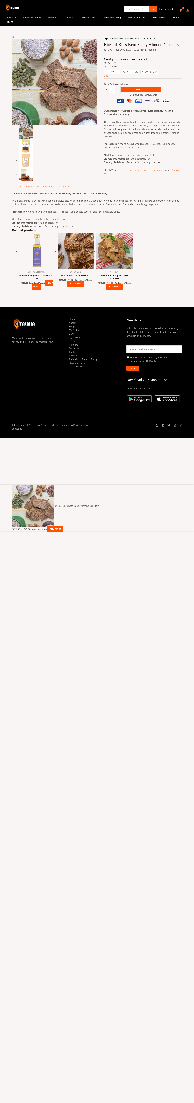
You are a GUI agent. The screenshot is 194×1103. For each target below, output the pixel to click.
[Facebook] (157, 425)
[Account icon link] (187, 10)
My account (75, 337)
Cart (71, 333)
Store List (74, 348)
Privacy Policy (76, 366)
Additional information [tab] (43, 186)
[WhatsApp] (180, 425)
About (176, 17)
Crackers (131, 170)
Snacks (69, 17)
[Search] (153, 9)
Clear (106, 75)
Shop (72, 326)
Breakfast (53, 17)
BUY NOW (141, 89)
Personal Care (88, 17)
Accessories (159, 17)
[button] (13, 37)
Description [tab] (25, 186)
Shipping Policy (77, 363)
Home (72, 319)
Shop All (11, 17)
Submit (133, 368)
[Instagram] (174, 425)
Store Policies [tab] (62, 186)
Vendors (73, 344)
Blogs (10, 21)
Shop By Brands (166, 9)
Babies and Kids (136, 17)
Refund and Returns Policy (83, 359)
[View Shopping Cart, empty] (180, 10)
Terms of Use (76, 355)
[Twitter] (168, 425)
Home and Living (112, 17)
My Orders (74, 330)
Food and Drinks (32, 17)
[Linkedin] (162, 425)
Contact (73, 352)
